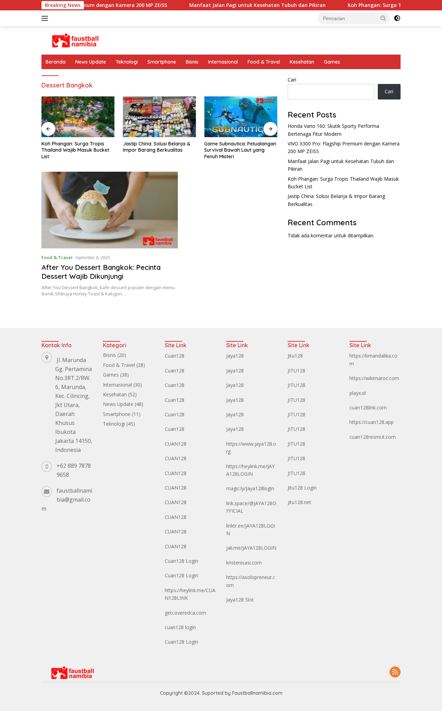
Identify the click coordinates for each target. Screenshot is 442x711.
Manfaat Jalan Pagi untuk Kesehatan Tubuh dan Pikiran (243, 5)
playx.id (357, 393)
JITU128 (296, 370)
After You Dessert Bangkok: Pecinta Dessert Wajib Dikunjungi (101, 272)
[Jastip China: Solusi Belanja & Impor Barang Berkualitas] (159, 117)
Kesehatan (302, 62)
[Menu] (46, 18)
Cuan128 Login (181, 561)
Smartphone (161, 62)
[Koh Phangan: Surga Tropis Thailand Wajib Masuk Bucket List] (78, 117)
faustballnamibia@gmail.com (66, 499)
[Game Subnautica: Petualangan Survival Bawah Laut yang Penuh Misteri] (240, 117)
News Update (90, 62)
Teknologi (127, 62)
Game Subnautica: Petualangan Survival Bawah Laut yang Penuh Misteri (240, 150)
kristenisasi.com (244, 562)
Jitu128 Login (302, 487)
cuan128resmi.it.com (372, 437)
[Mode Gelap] (397, 18)
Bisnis (192, 62)
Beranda (56, 62)
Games (332, 62)
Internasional (223, 62)
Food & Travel (264, 62)
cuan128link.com (368, 407)
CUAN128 (175, 443)
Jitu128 (295, 355)
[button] (383, 17)
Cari (292, 79)
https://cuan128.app (371, 422)
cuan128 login (180, 627)
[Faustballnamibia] (75, 40)
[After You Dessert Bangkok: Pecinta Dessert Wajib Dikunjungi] (109, 210)
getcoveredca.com (185, 612)
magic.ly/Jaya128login (250, 488)
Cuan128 (174, 355)
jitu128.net (299, 502)
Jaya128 (235, 355)
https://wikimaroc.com (374, 378)
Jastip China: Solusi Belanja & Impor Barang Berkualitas (156, 147)
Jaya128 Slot (240, 599)
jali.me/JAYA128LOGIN (251, 547)
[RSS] (395, 672)
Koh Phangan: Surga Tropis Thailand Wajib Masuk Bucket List (75, 150)
